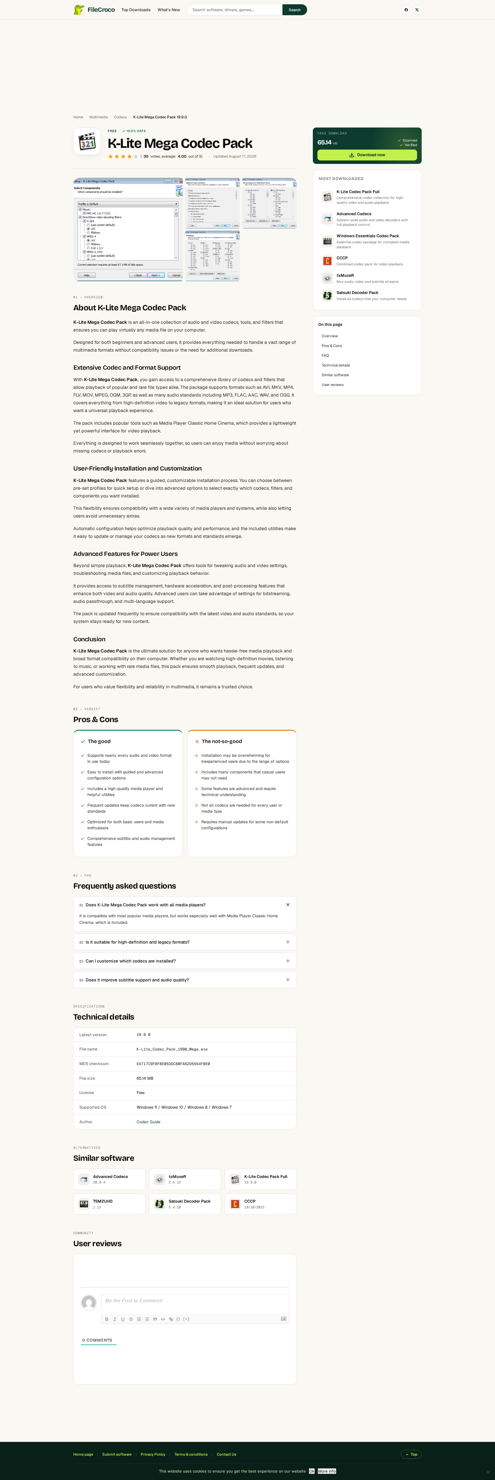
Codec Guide (148, 1121)
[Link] (171, 1319)
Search (295, 9)
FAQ (325, 355)
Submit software (116, 1454)
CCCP (342, 257)
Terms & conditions (191, 1454)
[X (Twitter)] (417, 9)
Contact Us (226, 1454)
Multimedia (98, 117)
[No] (488, 1472)
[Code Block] (163, 1319)
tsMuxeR (345, 275)
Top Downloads (136, 9)
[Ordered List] (139, 1319)
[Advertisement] (247, 64)
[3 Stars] (123, 156)
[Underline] (123, 1319)
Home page (83, 1454)
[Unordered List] (147, 1319)
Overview (330, 336)
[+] (186, 1319)
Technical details (336, 365)
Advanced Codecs (354, 213)
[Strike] (131, 1319)
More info (327, 1471)
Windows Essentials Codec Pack (368, 235)
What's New (169, 9)
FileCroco (101, 9)
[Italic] (115, 1319)
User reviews (333, 384)
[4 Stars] (129, 156)
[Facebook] (406, 9)
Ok (311, 1471)
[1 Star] (110, 156)
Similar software (335, 375)
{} (178, 1319)
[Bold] (107, 1319)
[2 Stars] (117, 156)
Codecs (120, 117)
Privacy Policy (153, 1454)
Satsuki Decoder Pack (358, 292)
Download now (371, 154)
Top (414, 1454)
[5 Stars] (136, 156)
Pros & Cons (332, 345)
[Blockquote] (155, 1319)
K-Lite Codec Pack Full (358, 191)
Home (78, 117)
